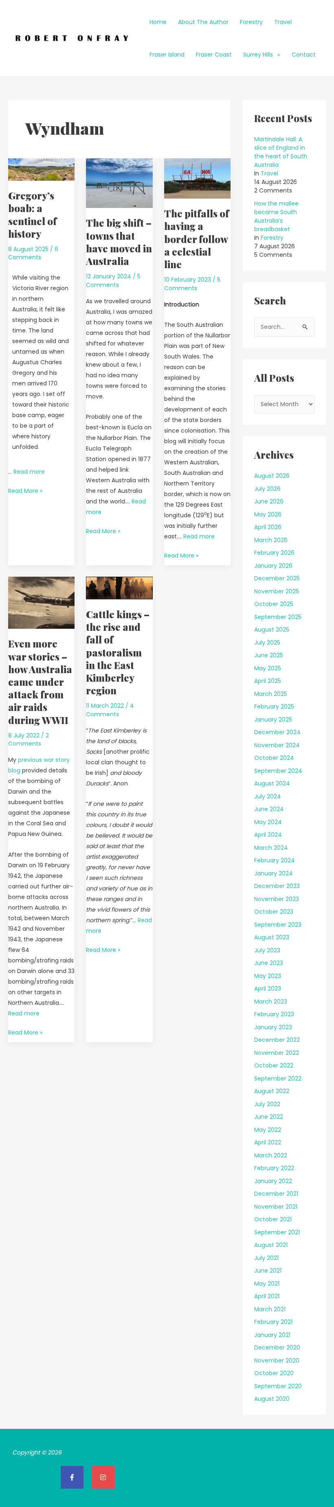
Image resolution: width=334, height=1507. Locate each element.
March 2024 (271, 848)
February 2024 (274, 860)
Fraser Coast (214, 54)
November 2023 (276, 899)
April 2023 (267, 988)
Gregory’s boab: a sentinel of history (32, 214)
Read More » (25, 490)
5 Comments (113, 280)
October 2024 (274, 758)
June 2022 (268, 1117)
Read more (29, 472)
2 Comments (28, 739)
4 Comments (110, 710)
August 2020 (272, 1399)
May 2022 (267, 1130)
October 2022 (273, 1065)
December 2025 (277, 578)
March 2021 (270, 1309)
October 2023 (273, 912)
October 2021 (273, 1219)
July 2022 (267, 1104)
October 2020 (274, 1373)
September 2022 (277, 1078)
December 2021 (276, 1194)
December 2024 (277, 732)
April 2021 (266, 1296)
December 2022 (277, 1040)
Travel (283, 22)
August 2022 (271, 1091)
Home (158, 22)
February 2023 (274, 1014)
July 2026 (267, 489)
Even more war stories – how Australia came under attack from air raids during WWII (40, 681)
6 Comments (33, 253)
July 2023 (267, 950)
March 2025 (270, 694)
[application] (276, 54)
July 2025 (267, 643)
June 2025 (268, 655)
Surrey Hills (258, 54)
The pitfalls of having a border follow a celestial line (196, 239)
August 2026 (272, 476)
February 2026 (274, 553)
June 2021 (267, 1270)
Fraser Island (167, 54)
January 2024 (273, 873)
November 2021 (275, 1207)
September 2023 (277, 925)
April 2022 (267, 1142)
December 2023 (277, 886)
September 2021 (277, 1232)
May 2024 (268, 822)
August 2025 (271, 630)
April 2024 (268, 835)
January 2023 (273, 1027)
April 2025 (267, 681)
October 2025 (273, 604)
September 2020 (278, 1386)
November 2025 (276, 591)
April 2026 (267, 527)
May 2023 (267, 976)
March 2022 (270, 1155)
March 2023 (270, 1001)
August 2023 (271, 937)
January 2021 (272, 1335)
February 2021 (273, 1322)
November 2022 (276, 1053)
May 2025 (267, 668)
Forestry (251, 22)
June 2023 (268, 963)
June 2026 (268, 501)
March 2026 (271, 540)
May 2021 (266, 1284)
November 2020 (276, 1360)
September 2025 (277, 617)
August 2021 (271, 1245)
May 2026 (267, 514)
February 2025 (274, 706)
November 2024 (277, 745)
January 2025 (273, 719)
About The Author (203, 22)
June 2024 (269, 809)
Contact (304, 54)
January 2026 (273, 566)
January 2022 (273, 1181)
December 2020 (277, 1347)
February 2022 (274, 1168)
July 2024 (267, 796)
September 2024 (278, 771)
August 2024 (272, 783)
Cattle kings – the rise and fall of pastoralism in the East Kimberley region (117, 652)
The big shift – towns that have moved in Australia (119, 241)
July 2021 (266, 1258)
